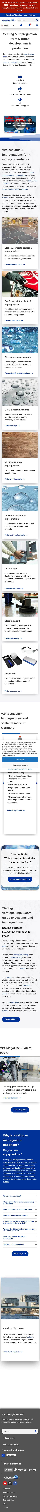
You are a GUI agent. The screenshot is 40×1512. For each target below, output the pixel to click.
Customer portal (11, 1444)
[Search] (37, 20)
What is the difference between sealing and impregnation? (18, 1230)
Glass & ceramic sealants (18, 357)
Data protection (22, 769)
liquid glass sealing (20, 955)
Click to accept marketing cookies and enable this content (20, 124)
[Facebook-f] (15, 1483)
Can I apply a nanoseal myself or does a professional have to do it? (18, 1222)
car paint (24, 189)
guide (4, 946)
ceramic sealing (16, 957)
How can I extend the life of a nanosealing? (14, 1237)
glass (4, 189)
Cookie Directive (12, 769)
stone (30, 181)
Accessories (11, 673)
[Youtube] (5, 1483)
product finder (14, 1002)
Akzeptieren (20, 759)
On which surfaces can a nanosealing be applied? (18, 1202)
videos (4, 994)
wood (35, 181)
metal (17, 189)
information (10, 1438)
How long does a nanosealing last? (17, 1209)
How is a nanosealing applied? (15, 1215)
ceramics (10, 189)
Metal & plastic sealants (17, 410)
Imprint (30, 769)
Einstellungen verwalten (20, 765)
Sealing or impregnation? (13, 1244)
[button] (3, 783)
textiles (6, 183)
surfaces (5, 198)
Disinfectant (11, 568)
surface (23, 968)
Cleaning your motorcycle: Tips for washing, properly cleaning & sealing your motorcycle (19, 1089)
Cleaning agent (12, 621)
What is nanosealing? (12, 1196)
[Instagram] (10, 1483)
